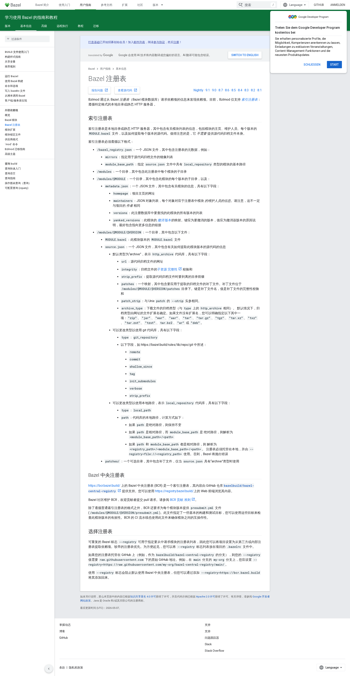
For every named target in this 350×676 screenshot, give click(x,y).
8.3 (246, 90)
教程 (80, 26)
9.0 (214, 90)
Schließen (312, 64)
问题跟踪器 (212, 637)
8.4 (240, 90)
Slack (208, 644)
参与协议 (159, 42)
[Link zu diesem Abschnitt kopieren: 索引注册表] (116, 118)
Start (334, 64)
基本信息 (26, 26)
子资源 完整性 (167, 269)
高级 (44, 26)
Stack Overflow (214, 650)
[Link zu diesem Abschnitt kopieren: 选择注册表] (116, 531)
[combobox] (257, 5)
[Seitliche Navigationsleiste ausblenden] (49, 669)
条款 (62, 667)
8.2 (253, 90)
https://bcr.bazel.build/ (104, 486)
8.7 (221, 90)
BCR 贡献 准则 (180, 500)
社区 (140, 4)
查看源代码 (127, 90)
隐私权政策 (76, 667)
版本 (155, 4)
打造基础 (94, 42)
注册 (176, 42)
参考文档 (106, 4)
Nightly (198, 90)
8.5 (234, 90)
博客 (62, 631)
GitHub (319, 4)
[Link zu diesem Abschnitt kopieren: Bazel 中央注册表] (128, 475)
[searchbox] (27, 39)
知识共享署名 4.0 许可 (143, 596)
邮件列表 (139, 42)
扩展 (125, 4)
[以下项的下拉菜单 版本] (163, 5)
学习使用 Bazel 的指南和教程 (31, 17)
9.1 (208, 90)
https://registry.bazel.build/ (174, 491)
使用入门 (64, 4)
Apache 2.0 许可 (205, 596)
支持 (207, 631)
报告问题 (100, 90)
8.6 (227, 90)
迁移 (96, 26)
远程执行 (62, 26)
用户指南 (85, 4)
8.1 (259, 90)
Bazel (91, 68)
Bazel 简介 (42, 4)
